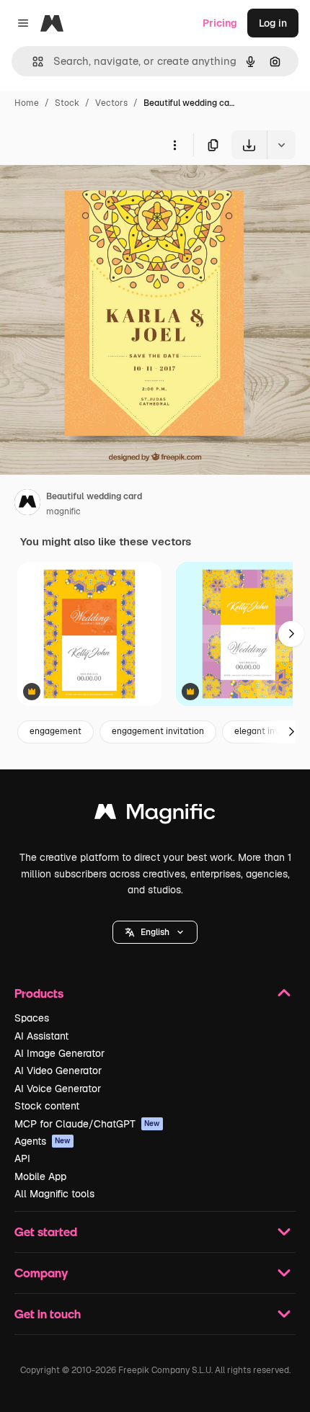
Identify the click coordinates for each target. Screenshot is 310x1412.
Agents (42, 1141)
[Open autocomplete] (32, 61)
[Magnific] (155, 815)
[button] (155, 932)
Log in (273, 23)
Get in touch (47, 1313)
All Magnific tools (54, 1193)
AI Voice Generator (57, 1088)
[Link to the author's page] (27, 504)
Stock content (46, 1105)
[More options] (174, 144)
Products (38, 993)
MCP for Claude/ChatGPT (87, 1123)
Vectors (111, 103)
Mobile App (40, 1176)
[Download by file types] (281, 144)
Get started (45, 1231)
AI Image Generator (59, 1053)
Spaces (31, 1017)
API (22, 1158)
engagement (55, 731)
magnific (63, 511)
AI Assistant (41, 1035)
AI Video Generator (58, 1070)
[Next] (291, 634)
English (155, 932)
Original (92, 193)
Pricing (220, 23)
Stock (67, 103)
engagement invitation (158, 731)
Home (26, 103)
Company (41, 1272)
